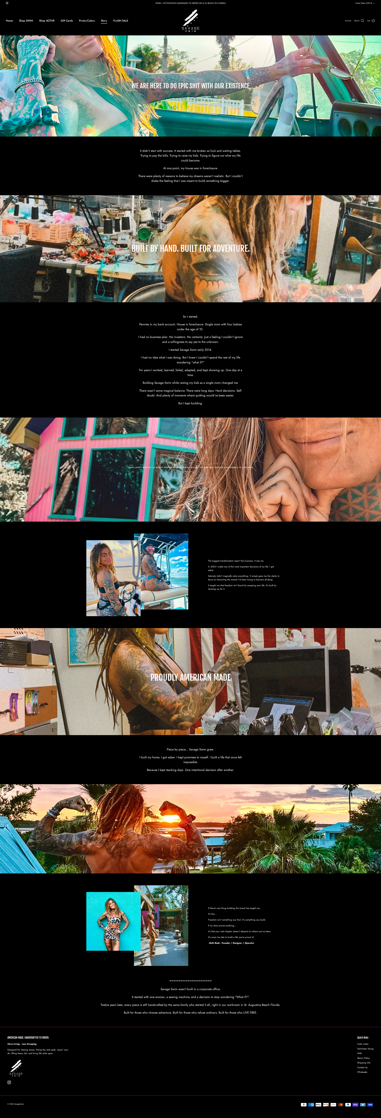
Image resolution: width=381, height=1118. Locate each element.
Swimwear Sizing (365, 1048)
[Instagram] (7, 3)
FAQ (359, 1053)
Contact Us (362, 1067)
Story (104, 21)
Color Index (362, 1044)
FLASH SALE (120, 21)
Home (9, 21)
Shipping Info (363, 1062)
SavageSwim (19, 1104)
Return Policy (363, 1058)
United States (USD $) (363, 3)
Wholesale (362, 1072)
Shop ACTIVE (47, 21)
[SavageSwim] (190, 20)
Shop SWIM (26, 21)
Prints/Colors (87, 21)
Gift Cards (67, 21)
